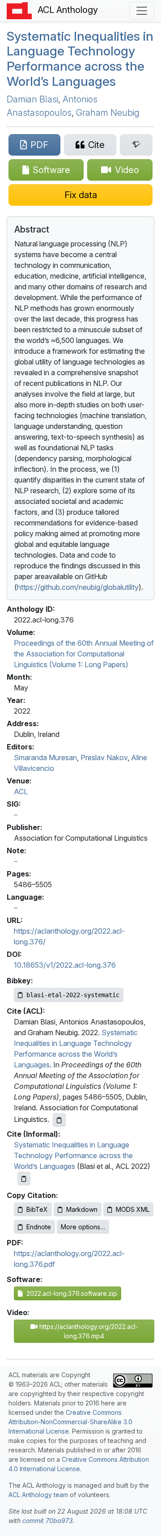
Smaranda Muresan (45, 757)
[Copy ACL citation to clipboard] (59, 1120)
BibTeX (37, 1209)
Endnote (38, 1227)
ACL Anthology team (38, 1494)
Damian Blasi (32, 99)
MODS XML (132, 1209)
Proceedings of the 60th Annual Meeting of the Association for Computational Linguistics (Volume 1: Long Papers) (84, 654)
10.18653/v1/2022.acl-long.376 (65, 965)
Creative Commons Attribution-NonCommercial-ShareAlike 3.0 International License (70, 1422)
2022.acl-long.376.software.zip (70, 1293)
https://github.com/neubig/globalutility (78, 587)
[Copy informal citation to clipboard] (23, 1178)
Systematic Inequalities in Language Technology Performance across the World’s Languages (80, 59)
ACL (21, 791)
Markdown (81, 1209)
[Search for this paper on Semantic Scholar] (136, 145)
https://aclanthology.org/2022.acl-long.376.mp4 (88, 1331)
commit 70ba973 (47, 1520)
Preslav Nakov (103, 757)
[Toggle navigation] (141, 11)
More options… (83, 1227)
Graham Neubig (108, 112)
